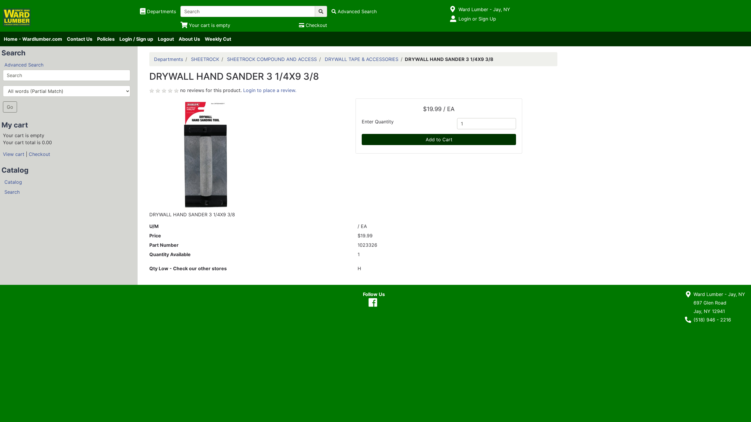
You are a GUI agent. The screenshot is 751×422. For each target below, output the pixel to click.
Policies (106, 39)
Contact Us (79, 39)
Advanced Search (23, 65)
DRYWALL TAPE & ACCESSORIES (361, 59)
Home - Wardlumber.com (33, 39)
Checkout (39, 154)
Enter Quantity (378, 122)
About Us (189, 39)
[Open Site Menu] (453, 9)
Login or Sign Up (477, 19)
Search (12, 192)
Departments (168, 59)
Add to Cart (439, 139)
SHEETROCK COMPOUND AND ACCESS (272, 59)
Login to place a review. (269, 90)
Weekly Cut (218, 39)
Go (10, 107)
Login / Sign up (136, 39)
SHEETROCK (205, 59)
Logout (166, 39)
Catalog (13, 182)
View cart (13, 154)
